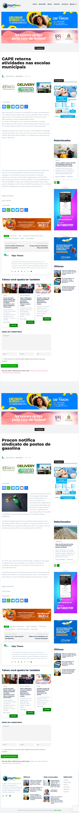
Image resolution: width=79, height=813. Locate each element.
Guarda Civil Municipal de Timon (33, 236)
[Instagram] (18, 270)
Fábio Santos (57, 810)
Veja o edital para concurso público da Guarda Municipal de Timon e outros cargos (26, 301)
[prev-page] (55, 182)
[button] (73, 4)
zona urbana (30, 238)
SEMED (22, 238)
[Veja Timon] (3, 76)
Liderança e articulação (54, 790)
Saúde (57, 160)
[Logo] (11, 6)
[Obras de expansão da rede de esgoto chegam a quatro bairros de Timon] (57, 273)
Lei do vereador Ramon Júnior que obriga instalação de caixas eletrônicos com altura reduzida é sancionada (9, 302)
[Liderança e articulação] (47, 792)
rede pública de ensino (11, 238)
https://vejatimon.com (16, 259)
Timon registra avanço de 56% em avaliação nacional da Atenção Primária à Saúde (65, 164)
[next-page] (58, 182)
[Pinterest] (24, 270)
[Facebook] (12, 270)
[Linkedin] (21, 270)
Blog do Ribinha (25, 295)
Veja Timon (10, 76)
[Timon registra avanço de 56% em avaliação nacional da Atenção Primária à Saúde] (65, 151)
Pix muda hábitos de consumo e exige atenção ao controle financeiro (68, 280)
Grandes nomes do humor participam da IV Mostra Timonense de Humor (43, 301)
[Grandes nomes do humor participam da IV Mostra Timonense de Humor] (43, 288)
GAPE (19, 236)
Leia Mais (13, 325)
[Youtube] (31, 270)
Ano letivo (13, 236)
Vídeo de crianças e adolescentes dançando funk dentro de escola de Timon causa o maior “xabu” (56, 800)
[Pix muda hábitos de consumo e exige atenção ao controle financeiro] (57, 281)
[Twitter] (28, 270)
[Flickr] (15, 270)
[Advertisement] (26, 154)
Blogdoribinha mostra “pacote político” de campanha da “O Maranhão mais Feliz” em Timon (55, 783)
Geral (5, 295)
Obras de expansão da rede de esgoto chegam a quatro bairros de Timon (69, 272)
